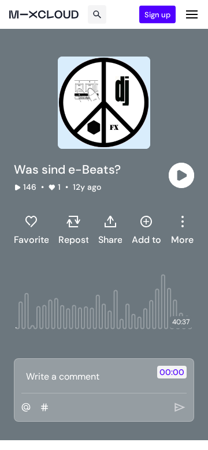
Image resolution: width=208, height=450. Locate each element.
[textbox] (84, 376)
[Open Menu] (192, 14)
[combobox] (182, 229)
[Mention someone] (26, 407)
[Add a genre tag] (44, 407)
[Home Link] (44, 14)
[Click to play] (181, 175)
